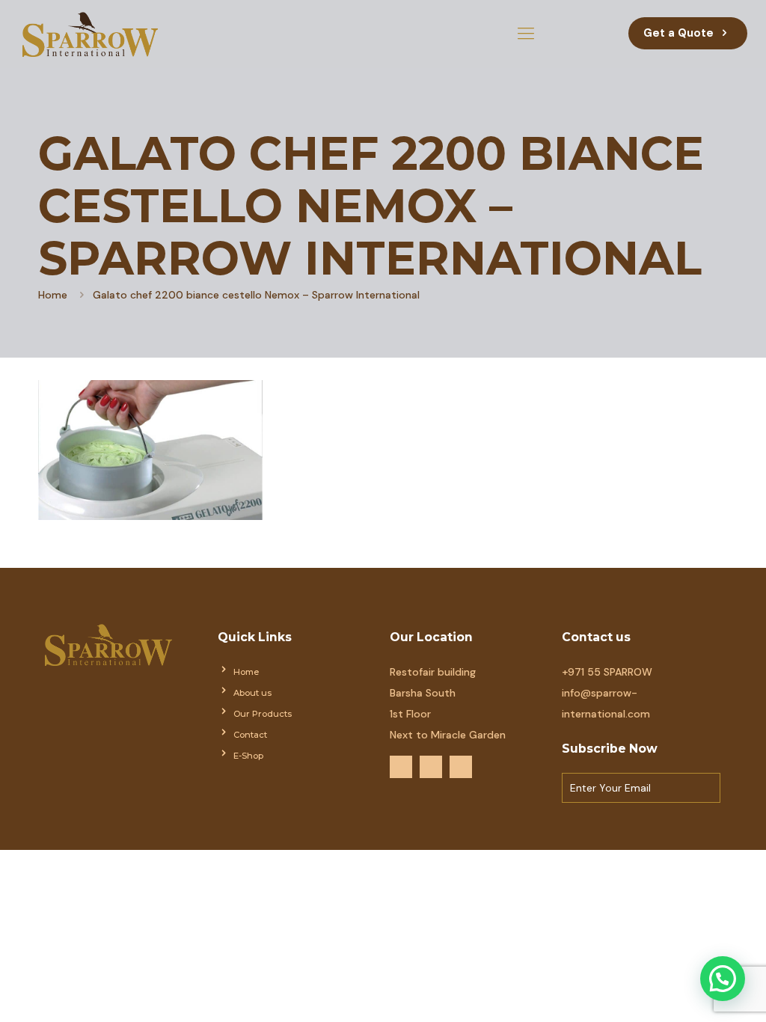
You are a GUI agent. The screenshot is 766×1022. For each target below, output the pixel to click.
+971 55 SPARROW (607, 672)
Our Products (262, 714)
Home (52, 295)
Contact (250, 734)
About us (252, 693)
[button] (722, 978)
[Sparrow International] (90, 33)
